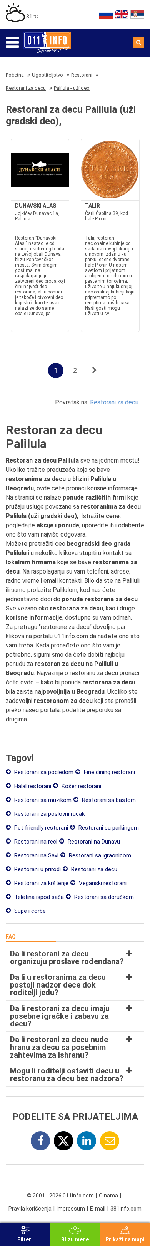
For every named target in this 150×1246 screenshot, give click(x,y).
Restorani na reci (35, 841)
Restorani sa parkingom (108, 827)
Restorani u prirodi (37, 869)
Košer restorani (80, 786)
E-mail (97, 1209)
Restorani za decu (114, 402)
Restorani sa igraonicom (99, 855)
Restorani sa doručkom (103, 897)
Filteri (25, 1239)
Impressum (71, 1209)
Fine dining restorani (108, 772)
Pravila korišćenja (30, 1209)
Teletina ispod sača (38, 897)
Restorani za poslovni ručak (49, 813)
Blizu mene (75, 1239)
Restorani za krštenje (40, 883)
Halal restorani (32, 786)
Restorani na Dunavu (93, 841)
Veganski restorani (102, 883)
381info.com (126, 1209)
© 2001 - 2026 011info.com (60, 1195)
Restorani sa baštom (108, 800)
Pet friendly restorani (40, 827)
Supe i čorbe (29, 910)
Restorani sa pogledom (43, 772)
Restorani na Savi (35, 855)
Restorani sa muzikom (42, 800)
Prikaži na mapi (124, 1239)
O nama (108, 1195)
